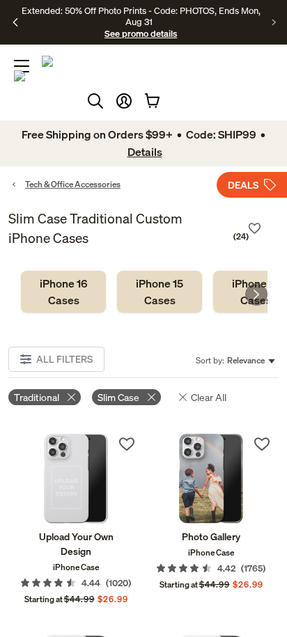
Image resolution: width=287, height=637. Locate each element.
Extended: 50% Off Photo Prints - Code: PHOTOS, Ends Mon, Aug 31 (141, 16)
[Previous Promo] (15, 22)
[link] (63, 292)
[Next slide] (256, 294)
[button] (124, 101)
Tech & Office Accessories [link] (73, 184)
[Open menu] (21, 66)
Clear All (208, 397)
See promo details (140, 33)
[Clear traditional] (71, 397)
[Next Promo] (274, 22)
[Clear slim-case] (152, 397)
